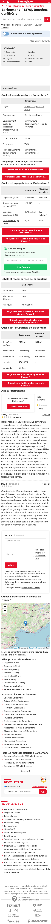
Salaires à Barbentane (13, 698)
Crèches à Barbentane (14, 738)
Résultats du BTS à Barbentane (18, 766)
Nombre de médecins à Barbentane (20, 714)
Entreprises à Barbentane (15, 744)
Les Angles (9, 676)
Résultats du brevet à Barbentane (19, 763)
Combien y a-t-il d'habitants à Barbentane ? (27, 231)
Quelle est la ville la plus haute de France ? (27, 384)
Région (9, 59)
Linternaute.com (13, 786)
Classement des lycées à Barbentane (20, 731)
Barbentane (38, 6)
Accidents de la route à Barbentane (19, 728)
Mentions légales (10, 894)
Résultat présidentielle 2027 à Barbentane (23, 756)
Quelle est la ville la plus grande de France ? (27, 376)
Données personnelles (12, 891)
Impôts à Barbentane (13, 718)
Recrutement (38, 889)
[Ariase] (13, 921)
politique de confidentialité (30, 588)
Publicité (43, 886)
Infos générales (10, 88)
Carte (30, 62)
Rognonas (16, 25)
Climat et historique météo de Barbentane (23, 724)
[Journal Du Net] (13, 910)
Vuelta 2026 (9, 829)
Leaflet (16, 648)
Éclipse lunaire (10, 816)
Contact (11, 889)
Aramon (4, 28)
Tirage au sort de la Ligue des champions (22, 819)
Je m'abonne (24, 267)
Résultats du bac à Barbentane (17, 759)
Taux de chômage (11, 220)
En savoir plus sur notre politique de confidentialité (21, 272)
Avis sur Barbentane (35, 59)
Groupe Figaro (22, 894)
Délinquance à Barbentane (16, 704)
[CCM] (38, 905)
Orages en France (12, 813)
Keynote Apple (11, 826)
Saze (6, 679)
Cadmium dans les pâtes (15, 833)
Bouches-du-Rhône (22, 6)
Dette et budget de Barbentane (18, 721)
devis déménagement (25, 164)
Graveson (28, 25)
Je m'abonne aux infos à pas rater (26, 33)
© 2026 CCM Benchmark (38, 894)
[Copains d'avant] (13, 915)
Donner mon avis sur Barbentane (26, 170)
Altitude (30, 55)
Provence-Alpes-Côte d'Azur (17, 689)
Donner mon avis (18, 406)
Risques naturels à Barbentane (18, 711)
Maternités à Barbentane (15, 741)
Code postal (10, 52)
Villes (8, 6)
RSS (30, 889)
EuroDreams (10, 836)
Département (11, 55)
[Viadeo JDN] (38, 915)
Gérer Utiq (43, 891)
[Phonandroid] (38, 921)
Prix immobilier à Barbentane (17, 748)
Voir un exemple (39, 786)
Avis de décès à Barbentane (16, 701)
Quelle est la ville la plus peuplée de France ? (27, 240)
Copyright (25, 771)
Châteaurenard (10, 683)
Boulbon (38, 25)
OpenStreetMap (34, 648)
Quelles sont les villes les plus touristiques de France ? (27, 321)
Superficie (31, 52)
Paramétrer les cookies (30, 891)
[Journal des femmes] (13, 905)
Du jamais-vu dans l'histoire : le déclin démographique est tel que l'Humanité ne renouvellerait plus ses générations (23, 849)
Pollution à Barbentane (14, 708)
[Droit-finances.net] (38, 910)
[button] (25, 623)
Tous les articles (21, 889)
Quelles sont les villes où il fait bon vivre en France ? (26, 312)
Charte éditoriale (33, 886)
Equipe (23, 886)
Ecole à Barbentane (12, 734)
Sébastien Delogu (12, 823)
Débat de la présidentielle (15, 809)
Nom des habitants (13, 62)
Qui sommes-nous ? (11, 886)
